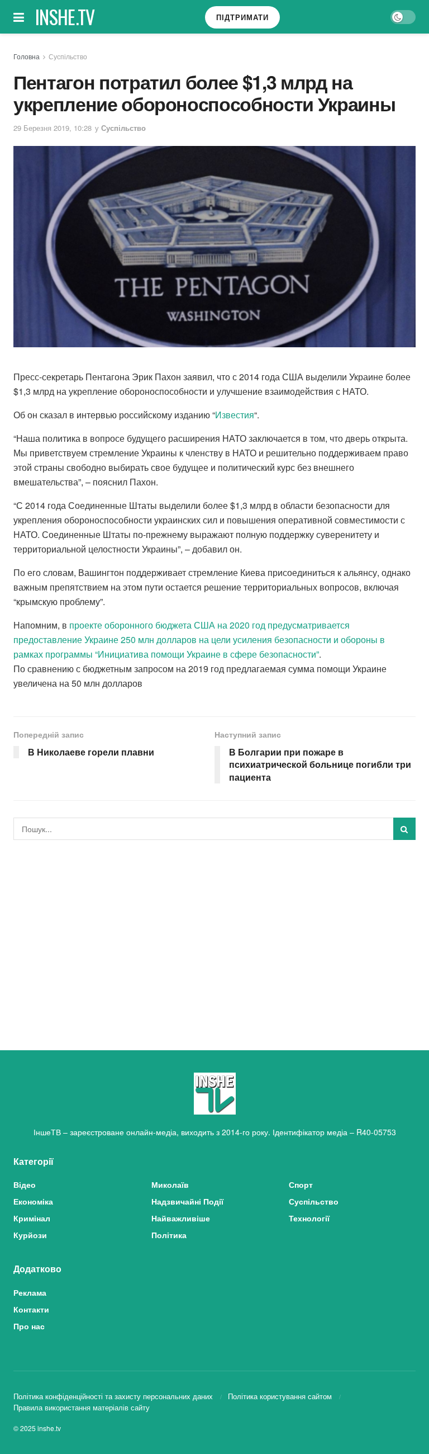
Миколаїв (170, 1184)
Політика (169, 1234)
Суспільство (68, 56)
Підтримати (242, 17)
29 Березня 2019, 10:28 (52, 127)
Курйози (30, 1234)
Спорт (301, 1184)
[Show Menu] (18, 17)
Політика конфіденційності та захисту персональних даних (113, 1396)
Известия (234, 414)
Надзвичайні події (187, 1201)
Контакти (31, 1309)
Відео (24, 1184)
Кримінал (31, 1218)
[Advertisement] (214, 932)
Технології (309, 1218)
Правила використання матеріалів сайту (81, 1407)
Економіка (33, 1201)
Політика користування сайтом (280, 1396)
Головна (26, 56)
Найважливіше (180, 1218)
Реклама (29, 1292)
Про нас (29, 1326)
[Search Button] (404, 829)
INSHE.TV (65, 16)
